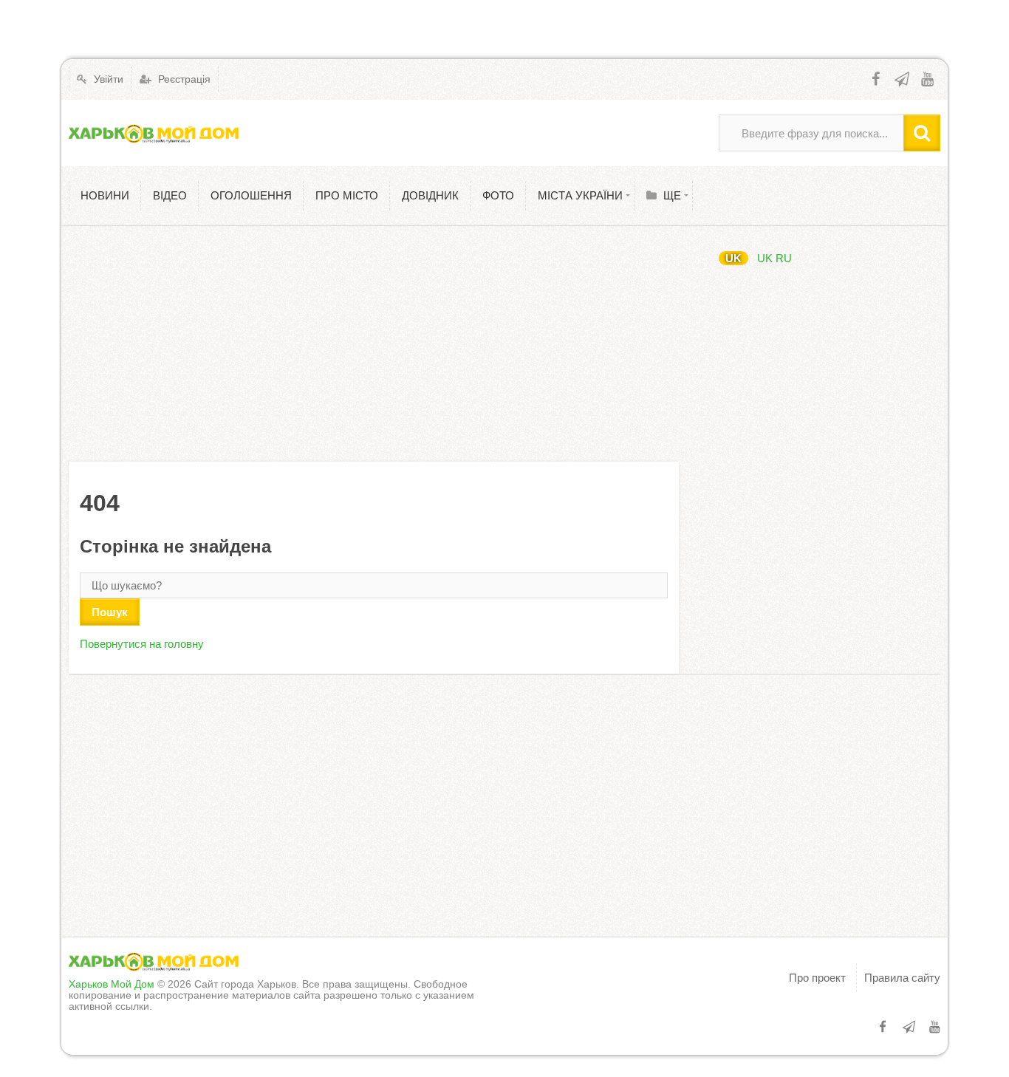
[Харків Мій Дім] (154, 133)
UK (733, 258)
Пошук (110, 612)
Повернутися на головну (142, 643)
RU (784, 258)
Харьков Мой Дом (111, 984)
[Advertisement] (374, 343)
